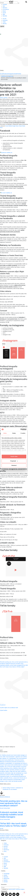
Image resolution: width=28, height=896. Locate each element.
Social (4, 12)
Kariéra (5, 880)
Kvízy (5, 851)
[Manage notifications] (24, 892)
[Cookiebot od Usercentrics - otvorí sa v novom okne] (20, 429)
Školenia (6, 877)
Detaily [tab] (14, 433)
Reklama (5, 7)
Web (4, 14)
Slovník (5, 848)
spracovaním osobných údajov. (17, 889)
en (3, 26)
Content (5, 4)
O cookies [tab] (23, 433)
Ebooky (6, 846)
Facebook (5, 73)
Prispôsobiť (13, 460)
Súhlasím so (13, 889)
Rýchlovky (6, 849)
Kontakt (6, 881)
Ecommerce (6, 9)
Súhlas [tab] (5, 433)
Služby (5, 875)
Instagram (10, 73)
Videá (5, 843)
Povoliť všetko (14, 456)
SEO (4, 6)
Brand (4, 11)
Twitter (19, 73)
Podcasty (6, 844)
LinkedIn (15, 73)
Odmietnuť (14, 465)
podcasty (5, 20)
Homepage (6, 873)
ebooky (5, 23)
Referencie (6, 878)
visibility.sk (4, 76)
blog (8, 76)
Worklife (5, 16)
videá (4, 22)
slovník (4, 18)
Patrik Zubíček (3, 97)
